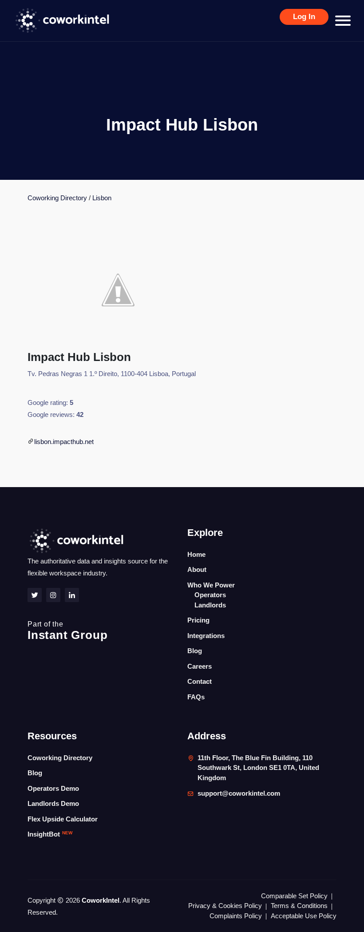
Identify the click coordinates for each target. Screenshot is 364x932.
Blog (194, 650)
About (196, 569)
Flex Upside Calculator (63, 819)
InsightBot (50, 834)
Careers (199, 666)
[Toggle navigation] (343, 21)
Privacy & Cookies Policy (225, 905)
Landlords (210, 605)
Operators (210, 595)
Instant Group (67, 631)
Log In (304, 16)
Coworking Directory (57, 198)
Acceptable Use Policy (303, 916)
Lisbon (101, 198)
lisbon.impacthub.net (64, 441)
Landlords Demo (53, 803)
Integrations (206, 635)
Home (196, 554)
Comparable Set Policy (294, 896)
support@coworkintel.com (239, 793)
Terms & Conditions (299, 905)
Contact (199, 681)
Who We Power (211, 585)
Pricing (198, 620)
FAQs (196, 697)
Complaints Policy (236, 916)
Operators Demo (53, 788)
